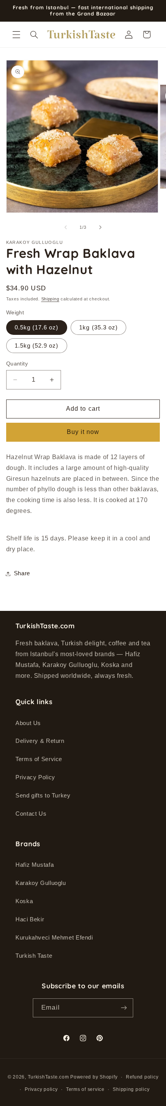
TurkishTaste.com (48, 1077)
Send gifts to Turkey (43, 795)
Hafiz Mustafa (34, 865)
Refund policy (142, 1077)
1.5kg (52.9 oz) (37, 346)
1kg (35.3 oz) (98, 327)
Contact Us (30, 814)
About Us (28, 723)
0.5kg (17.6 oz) (37, 327)
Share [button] (22, 573)
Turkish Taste (33, 956)
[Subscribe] (123, 1007)
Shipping (50, 299)
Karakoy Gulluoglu (40, 883)
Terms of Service (38, 759)
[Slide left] (65, 227)
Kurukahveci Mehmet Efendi (54, 938)
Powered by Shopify (93, 1077)
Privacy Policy (35, 777)
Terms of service (85, 1089)
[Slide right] (100, 227)
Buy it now (83, 432)
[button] (16, 34)
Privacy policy (41, 1089)
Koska (24, 901)
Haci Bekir (29, 919)
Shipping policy (131, 1089)
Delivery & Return (39, 741)
